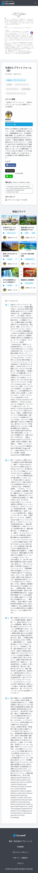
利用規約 (20, 846)
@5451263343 (9, 122)
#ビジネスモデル (12, 89)
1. (8, 305)
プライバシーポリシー (20, 852)
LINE (10, 176)
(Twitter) (11, 171)
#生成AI (9, 84)
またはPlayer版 (19, 173)
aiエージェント (11, 233)
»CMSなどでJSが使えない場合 (21, 182)
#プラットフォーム (21, 84)
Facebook (12, 165)
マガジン (20, 863)
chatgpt (10, 259)
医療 (27, 233)
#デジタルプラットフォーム (16, 93)
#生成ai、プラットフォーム (16, 80)
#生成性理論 (26, 89)
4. (8, 698)
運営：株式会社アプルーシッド (20, 841)
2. (8, 460)
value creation (29, 283)
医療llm (34, 233)
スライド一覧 (11, 124)
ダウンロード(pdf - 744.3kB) (17, 200)
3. (8, 618)
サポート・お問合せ (20, 858)
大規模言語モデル (30, 259)
